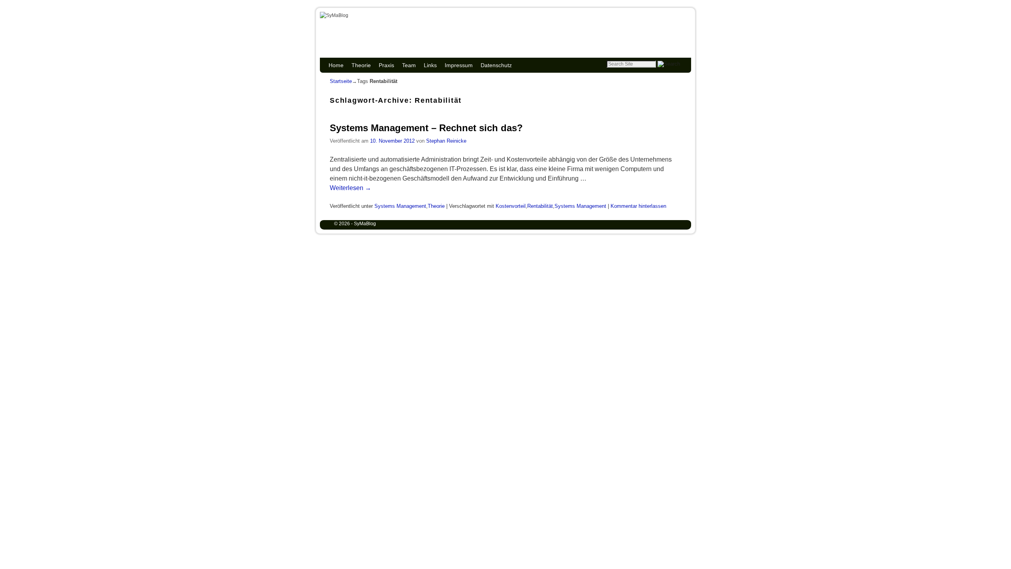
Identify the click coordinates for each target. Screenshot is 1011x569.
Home (336, 65)
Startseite (341, 81)
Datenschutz (496, 65)
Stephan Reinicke (446, 141)
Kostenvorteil (511, 206)
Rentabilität (540, 206)
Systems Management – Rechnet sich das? (426, 127)
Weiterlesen (350, 188)
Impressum (459, 65)
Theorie (361, 65)
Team (409, 65)
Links (430, 65)
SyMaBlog (361, 25)
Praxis (386, 65)
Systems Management (400, 206)
